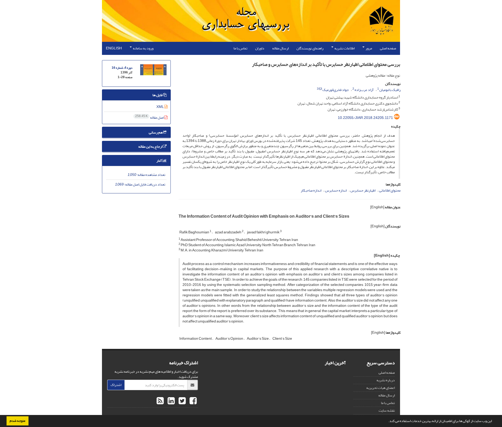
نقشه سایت (387, 410)
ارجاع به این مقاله (150, 146)
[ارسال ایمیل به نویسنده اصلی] (320, 88)
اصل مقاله (149, 117)
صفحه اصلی (388, 48)
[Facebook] (192, 401)
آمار (159, 160)
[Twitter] (181, 401)
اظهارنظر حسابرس (362, 190)
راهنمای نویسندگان (309, 48)
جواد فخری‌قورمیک (335, 89)
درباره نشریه (385, 380)
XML (160, 106)
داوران (259, 48)
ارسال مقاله (280, 48)
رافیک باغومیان (390, 89)
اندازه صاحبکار (311, 190)
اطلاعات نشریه (344, 48)
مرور (368, 48)
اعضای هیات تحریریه (380, 387)
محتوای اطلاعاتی (390, 190)
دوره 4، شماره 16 (122, 68)
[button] (387, 421)
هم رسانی (156, 132)
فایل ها (157, 95)
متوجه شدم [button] (17, 421)
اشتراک (116, 384)
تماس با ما (240, 48)
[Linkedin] (170, 401)
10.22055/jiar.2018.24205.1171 (365, 117)
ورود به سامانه (142, 48)
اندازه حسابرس (336, 190)
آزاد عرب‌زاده (364, 89)
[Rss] (160, 401)
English (114, 48)
